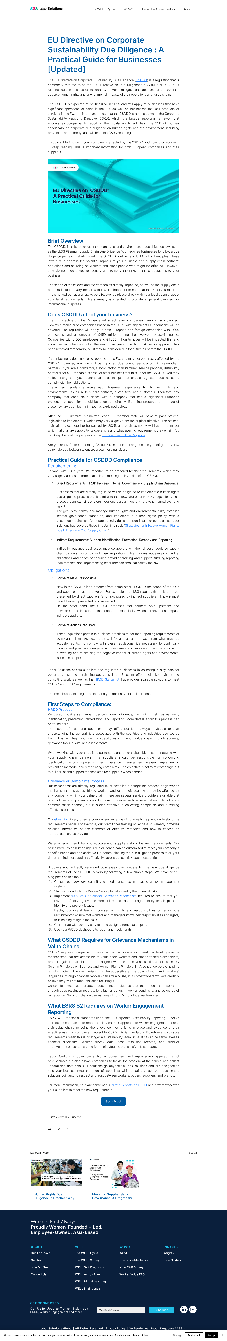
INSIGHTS (171, 1247)
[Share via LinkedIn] (49, 1129)
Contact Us (39, 1274)
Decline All (194, 1335)
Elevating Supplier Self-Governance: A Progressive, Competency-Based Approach (113, 1196)
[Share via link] (58, 1129)
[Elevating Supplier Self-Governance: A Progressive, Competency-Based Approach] (113, 1173)
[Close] (223, 1335)
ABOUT (37, 1247)
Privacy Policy (140, 1335)
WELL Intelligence (87, 1288)
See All (193, 1152)
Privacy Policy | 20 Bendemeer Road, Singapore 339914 (146, 1328)
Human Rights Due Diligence (65, 1116)
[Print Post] (67, 1129)
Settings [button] (177, 1335)
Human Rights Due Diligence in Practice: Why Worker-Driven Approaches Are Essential (55, 1196)
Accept (211, 1335)
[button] (113, 483)
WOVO (124, 1247)
